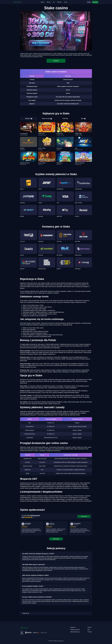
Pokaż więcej (56, 538)
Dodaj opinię (84, 516)
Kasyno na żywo (46, 118)
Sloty (82, 118)
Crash (64, 118)
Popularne (27, 118)
